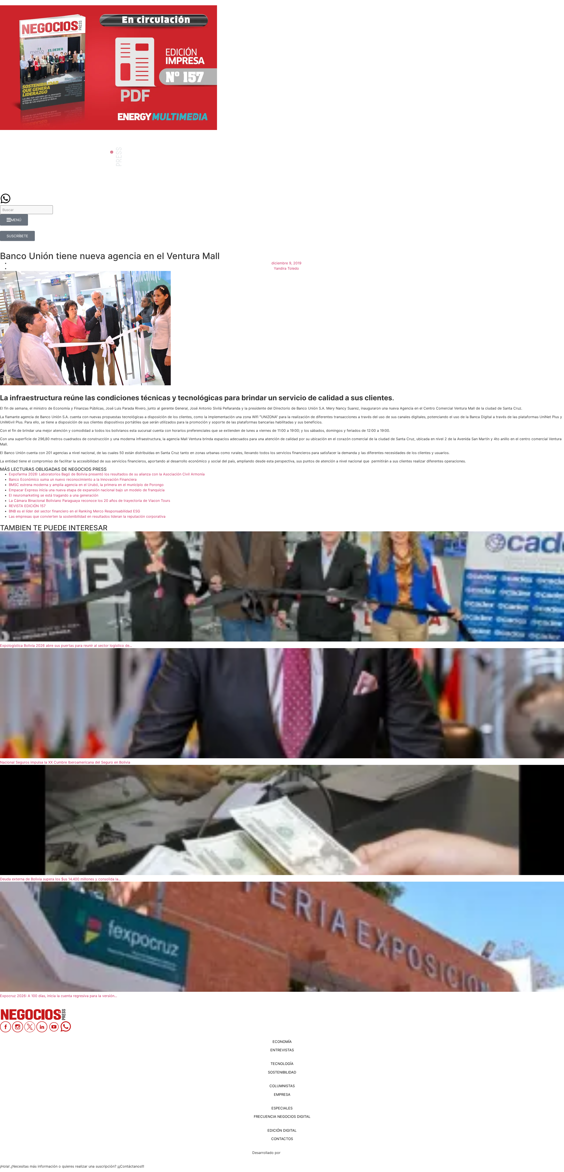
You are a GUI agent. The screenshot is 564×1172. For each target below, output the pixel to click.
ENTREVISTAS (282, 1050)
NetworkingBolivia (297, 1152)
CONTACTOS (282, 1139)
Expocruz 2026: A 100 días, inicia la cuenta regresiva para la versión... (58, 996)
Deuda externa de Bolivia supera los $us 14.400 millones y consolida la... (60, 879)
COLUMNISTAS (282, 1086)
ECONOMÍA (282, 1041)
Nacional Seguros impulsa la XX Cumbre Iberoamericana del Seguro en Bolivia (65, 762)
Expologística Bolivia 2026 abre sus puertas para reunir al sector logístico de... (66, 645)
